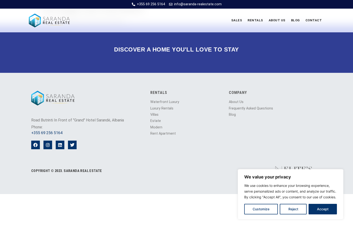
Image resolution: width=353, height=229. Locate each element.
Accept (323, 209)
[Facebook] (35, 145)
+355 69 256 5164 (46, 133)
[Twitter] (72, 145)
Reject (293, 209)
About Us (277, 20)
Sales (236, 20)
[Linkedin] (60, 145)
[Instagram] (47, 145)
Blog (295, 20)
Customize (261, 209)
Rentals (255, 20)
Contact (313, 20)
